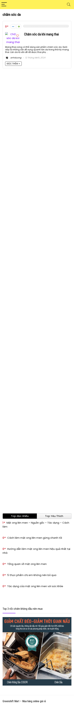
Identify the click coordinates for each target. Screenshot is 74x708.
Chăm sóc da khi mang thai (41, 34)
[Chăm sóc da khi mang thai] (13, 34)
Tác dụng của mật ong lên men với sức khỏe (35, 586)
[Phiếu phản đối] (13, 26)
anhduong (15, 57)
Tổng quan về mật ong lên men (27, 564)
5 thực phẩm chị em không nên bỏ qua (31, 575)
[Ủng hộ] (19, 26)
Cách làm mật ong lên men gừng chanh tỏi (34, 538)
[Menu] (4, 4)
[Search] (69, 4)
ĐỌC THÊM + (13, 63)
